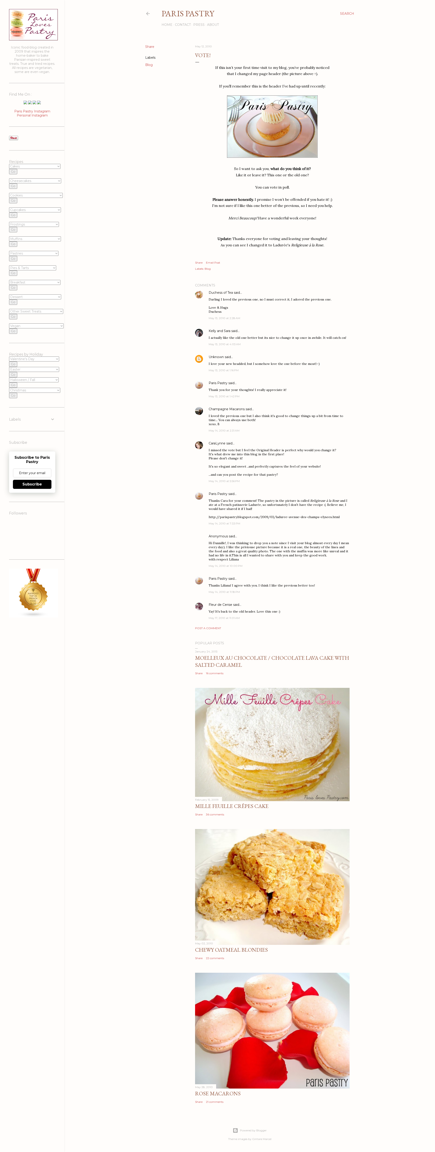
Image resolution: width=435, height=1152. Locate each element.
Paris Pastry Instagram (32, 111)
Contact (183, 25)
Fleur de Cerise (220, 605)
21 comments (214, 1101)
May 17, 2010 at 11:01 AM (224, 618)
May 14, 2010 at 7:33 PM (224, 523)
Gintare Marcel (261, 1139)
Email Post (213, 262)
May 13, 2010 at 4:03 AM (225, 344)
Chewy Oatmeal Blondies (231, 949)
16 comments (214, 673)
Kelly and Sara (219, 331)
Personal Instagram (32, 115)
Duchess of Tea (221, 293)
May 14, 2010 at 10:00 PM (225, 566)
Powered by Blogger (253, 1130)
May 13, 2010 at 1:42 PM (224, 396)
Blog (149, 65)
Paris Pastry (188, 13)
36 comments (215, 814)
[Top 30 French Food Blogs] (33, 616)
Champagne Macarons (227, 409)
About (213, 25)
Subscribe (32, 484)
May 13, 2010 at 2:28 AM (224, 318)
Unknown (216, 357)
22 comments (215, 958)
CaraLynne (217, 443)
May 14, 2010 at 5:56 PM (224, 481)
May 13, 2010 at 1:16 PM (224, 370)
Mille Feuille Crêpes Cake (231, 806)
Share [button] (149, 47)
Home (167, 25)
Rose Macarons (218, 1093)
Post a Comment (208, 628)
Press (199, 25)
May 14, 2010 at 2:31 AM (224, 430)
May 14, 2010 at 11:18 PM (224, 592)
